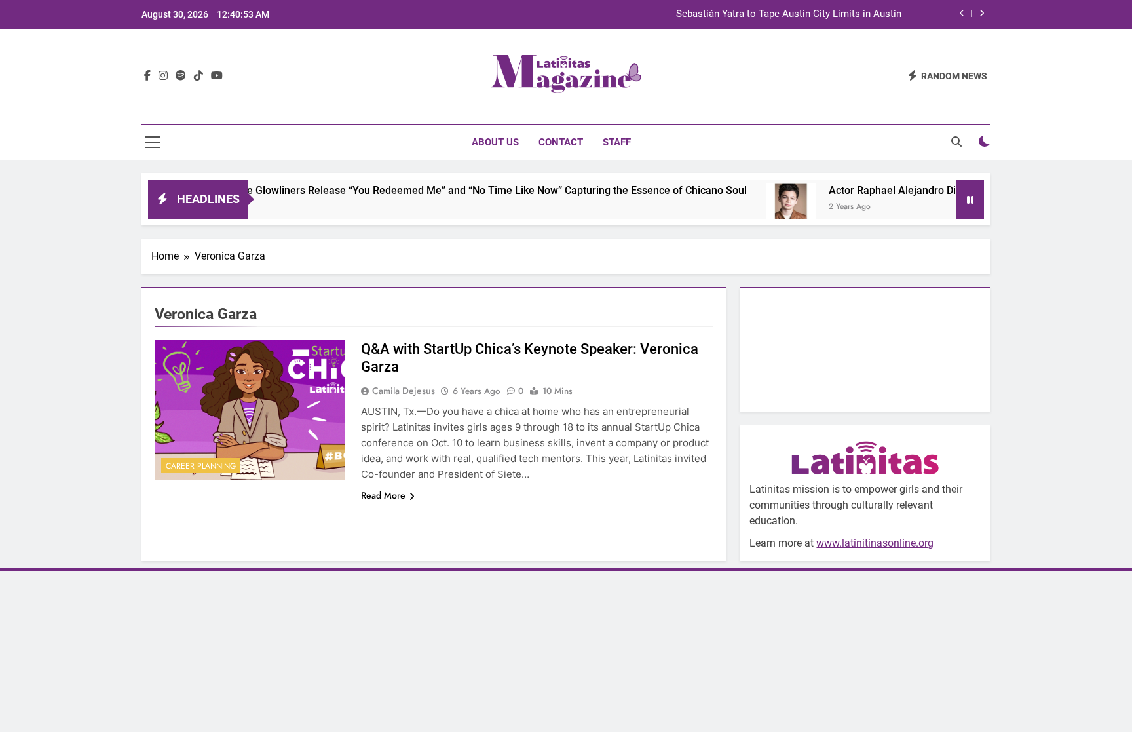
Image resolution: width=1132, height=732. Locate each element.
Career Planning (201, 466)
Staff (617, 142)
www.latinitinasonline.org (875, 543)
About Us (495, 142)
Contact (560, 142)
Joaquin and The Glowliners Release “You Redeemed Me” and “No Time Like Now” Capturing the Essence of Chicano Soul (438, 190)
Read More (383, 495)
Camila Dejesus (403, 390)
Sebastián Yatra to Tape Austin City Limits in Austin (788, 14)
